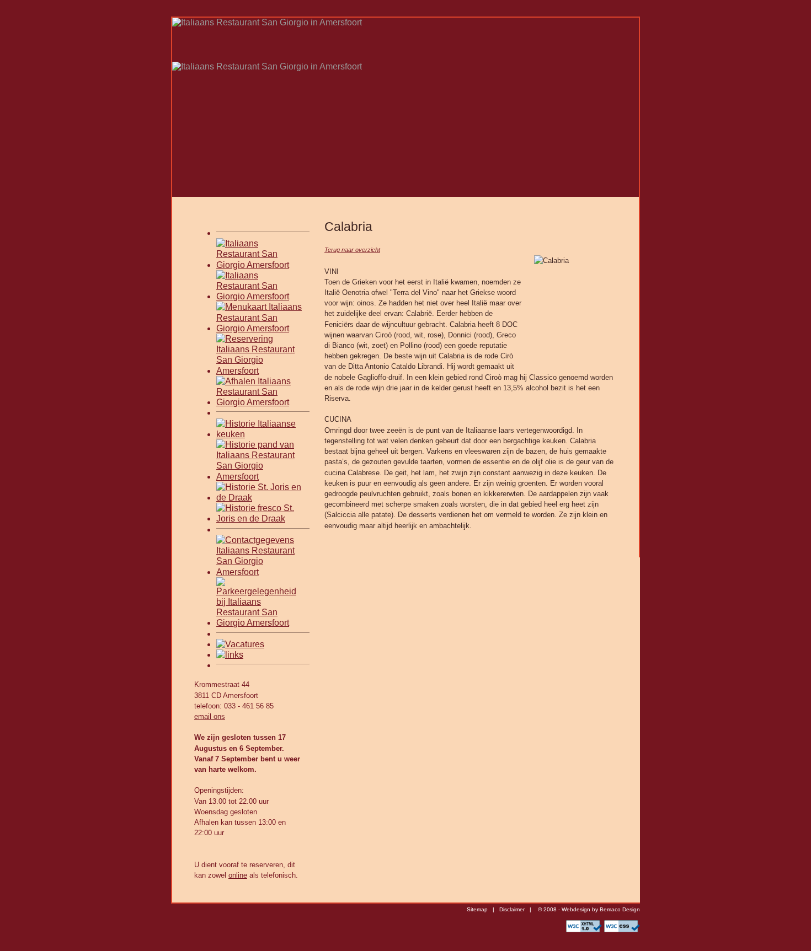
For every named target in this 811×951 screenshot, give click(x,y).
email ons (209, 716)
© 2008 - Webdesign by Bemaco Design (588, 909)
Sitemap (477, 909)
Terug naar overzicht (352, 249)
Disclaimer (512, 909)
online (237, 875)
